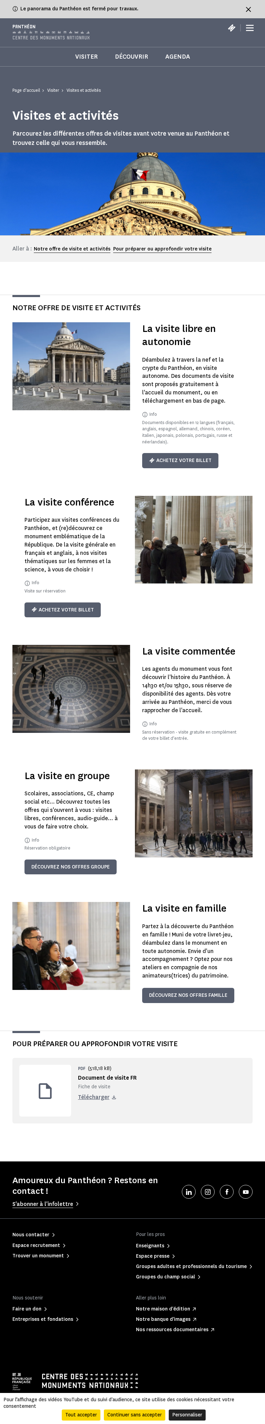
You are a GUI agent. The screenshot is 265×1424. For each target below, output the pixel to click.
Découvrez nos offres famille (188, 995)
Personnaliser (187, 1415)
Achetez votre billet (184, 460)
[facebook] (227, 1192)
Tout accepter (81, 1415)
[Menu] (250, 28)
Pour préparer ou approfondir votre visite (162, 249)
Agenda (177, 56)
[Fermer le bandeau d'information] (248, 9)
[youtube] (246, 1192)
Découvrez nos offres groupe (70, 867)
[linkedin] (189, 1192)
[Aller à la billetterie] (231, 28)
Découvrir (131, 56)
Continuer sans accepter (134, 1415)
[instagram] (208, 1192)
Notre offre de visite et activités (72, 249)
